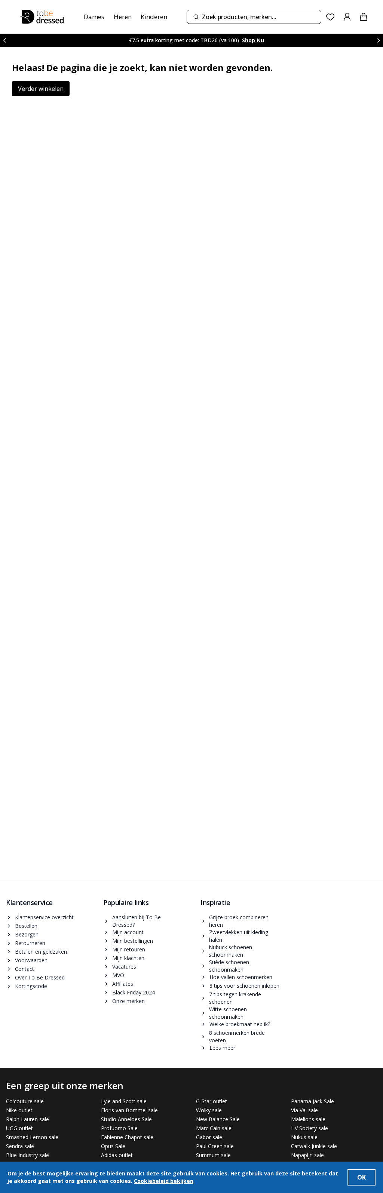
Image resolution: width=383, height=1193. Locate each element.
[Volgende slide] (378, 40)
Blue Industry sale (27, 1155)
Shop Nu (253, 40)
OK (361, 1177)
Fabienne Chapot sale (127, 1137)
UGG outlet (19, 1128)
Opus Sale (113, 1146)
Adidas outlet (117, 1155)
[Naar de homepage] (42, 16)
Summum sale (213, 1155)
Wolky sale (209, 1110)
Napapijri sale (307, 1155)
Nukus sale (304, 1137)
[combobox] (254, 17)
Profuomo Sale (119, 1128)
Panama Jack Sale (312, 1101)
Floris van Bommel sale (129, 1110)
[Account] (347, 16)
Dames (94, 16)
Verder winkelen (41, 89)
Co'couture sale (25, 1101)
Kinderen (154, 16)
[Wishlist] (330, 17)
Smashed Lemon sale (32, 1137)
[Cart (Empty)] (363, 16)
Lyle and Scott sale (124, 1101)
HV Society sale (309, 1128)
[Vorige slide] (4, 40)
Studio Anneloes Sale (126, 1119)
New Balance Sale (218, 1119)
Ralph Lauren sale (27, 1119)
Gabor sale (209, 1137)
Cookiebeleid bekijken (163, 1180)
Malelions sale (308, 1119)
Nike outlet (19, 1110)
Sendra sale (20, 1146)
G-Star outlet (211, 1101)
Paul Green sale (215, 1146)
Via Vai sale (304, 1110)
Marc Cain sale (214, 1128)
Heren (123, 16)
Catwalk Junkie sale (314, 1146)
